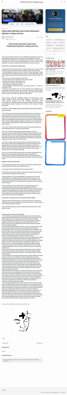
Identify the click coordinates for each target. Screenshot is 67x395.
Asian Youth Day (58, 39)
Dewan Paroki (59, 45)
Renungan (12, 23)
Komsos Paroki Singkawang (52, 392)
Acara (22, 23)
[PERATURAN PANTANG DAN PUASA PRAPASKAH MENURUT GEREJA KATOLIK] (55, 99)
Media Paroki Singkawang (31, 1)
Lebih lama (5, 343)
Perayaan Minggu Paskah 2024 (10, 16)
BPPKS (61, 42)
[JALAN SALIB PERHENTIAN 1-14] (55, 83)
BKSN (55, 42)
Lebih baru (39, 343)
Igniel (64, 392)
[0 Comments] (38, 37)
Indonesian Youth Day (58, 48)
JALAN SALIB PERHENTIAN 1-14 (53, 85)
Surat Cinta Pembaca (29, 23)
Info (3, 338)
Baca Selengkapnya (7, 20)
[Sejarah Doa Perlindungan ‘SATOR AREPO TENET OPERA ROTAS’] (55, 66)
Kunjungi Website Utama (55, 29)
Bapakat (48, 42)
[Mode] (61, 2)
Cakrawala (49, 45)
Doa (48, 48)
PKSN (17, 23)
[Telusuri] (64, 2)
